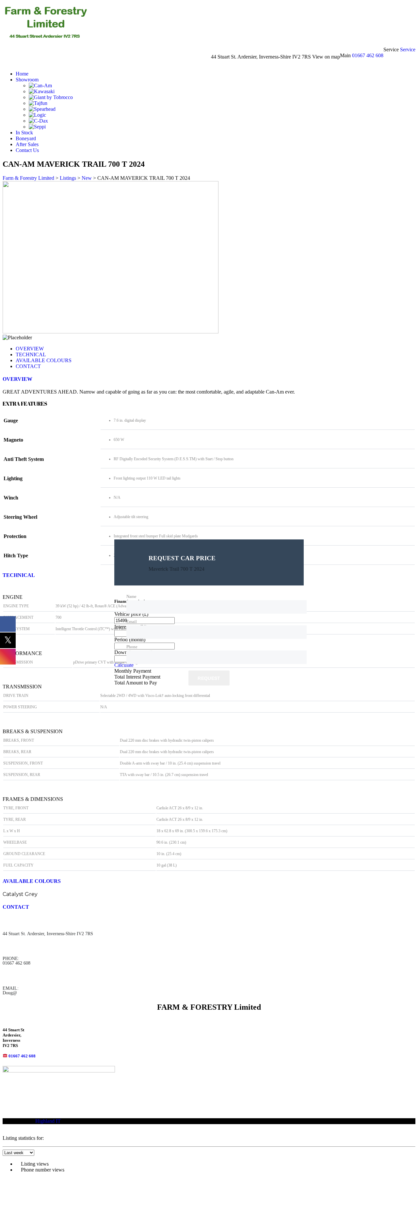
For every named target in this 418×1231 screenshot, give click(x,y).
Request (209, 678)
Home (22, 73)
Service (407, 49)
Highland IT (48, 1121)
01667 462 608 (367, 55)
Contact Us (27, 150)
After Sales (27, 144)
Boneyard (26, 138)
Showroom (27, 79)
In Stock (24, 132)
